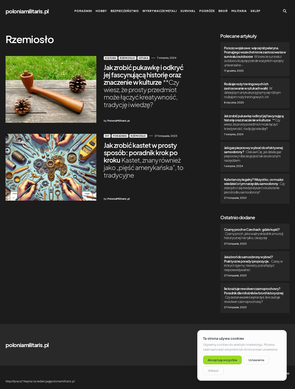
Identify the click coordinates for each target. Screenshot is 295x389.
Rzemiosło (127, 58)
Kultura (110, 58)
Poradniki (120, 136)
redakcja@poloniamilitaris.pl (56, 381)
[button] (284, 11)
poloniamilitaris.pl (27, 11)
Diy (107, 136)
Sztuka (143, 58)
